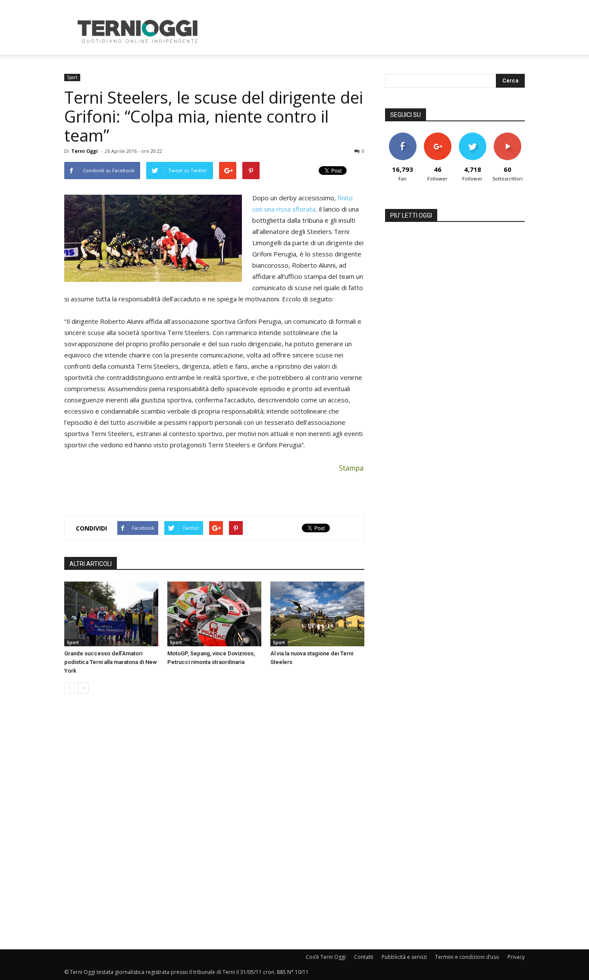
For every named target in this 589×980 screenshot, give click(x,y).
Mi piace (403, 136)
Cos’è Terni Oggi (326, 957)
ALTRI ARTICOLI (90, 563)
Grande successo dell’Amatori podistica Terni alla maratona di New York (110, 662)
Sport (72, 77)
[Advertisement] (368, 31)
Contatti (363, 957)
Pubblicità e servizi (404, 957)
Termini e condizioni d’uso (467, 957)
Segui (437, 136)
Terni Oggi (84, 151)
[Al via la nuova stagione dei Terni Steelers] (317, 614)
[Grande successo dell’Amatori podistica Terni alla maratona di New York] (111, 614)
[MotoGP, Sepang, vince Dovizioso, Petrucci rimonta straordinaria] (214, 614)
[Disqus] (214, 822)
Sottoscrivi (507, 136)
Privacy (516, 957)
